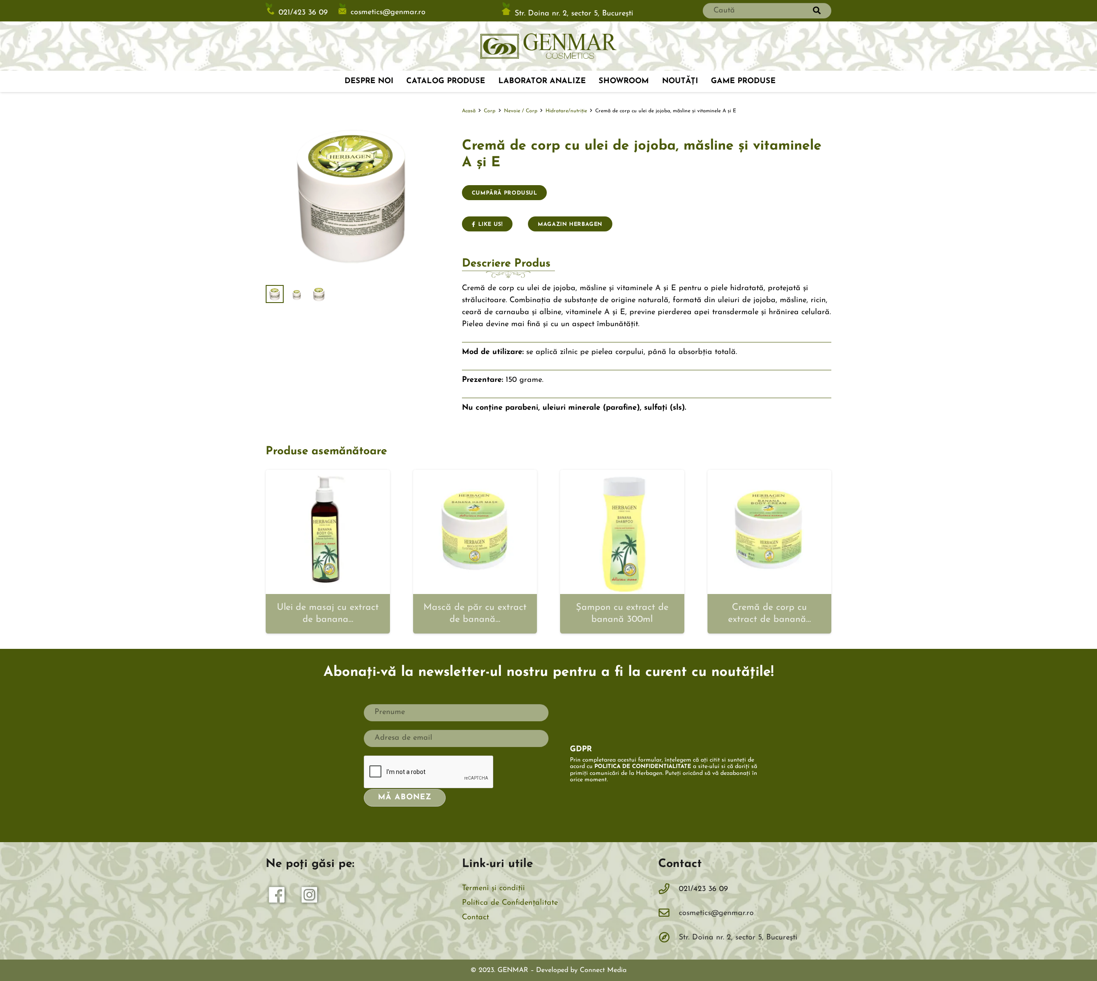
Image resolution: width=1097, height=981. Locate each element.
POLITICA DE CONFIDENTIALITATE (642, 766)
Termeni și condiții (493, 888)
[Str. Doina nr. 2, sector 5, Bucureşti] (668, 938)
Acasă (469, 111)
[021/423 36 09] (668, 889)
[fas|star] (277, 897)
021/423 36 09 (303, 13)
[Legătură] (548, 46)
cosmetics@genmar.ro (388, 12)
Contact (475, 917)
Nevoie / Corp (520, 111)
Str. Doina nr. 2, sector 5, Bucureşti (574, 13)
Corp (489, 111)
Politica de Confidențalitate (510, 903)
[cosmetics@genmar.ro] (668, 913)
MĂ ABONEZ (404, 797)
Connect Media (603, 970)
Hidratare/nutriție (566, 111)
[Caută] (817, 10)
